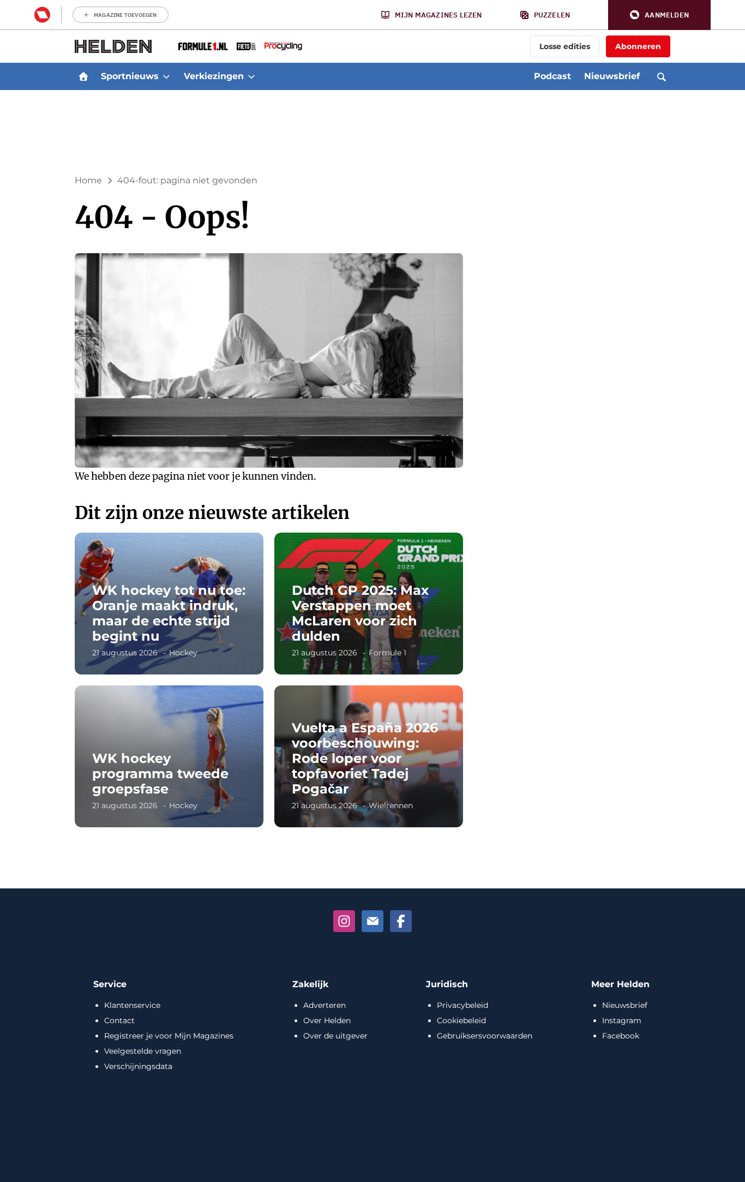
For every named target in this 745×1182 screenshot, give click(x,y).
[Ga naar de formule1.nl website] (203, 46)
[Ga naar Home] (83, 76)
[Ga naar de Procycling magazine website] (283, 46)
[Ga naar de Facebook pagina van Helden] (401, 921)
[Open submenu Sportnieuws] (166, 76)
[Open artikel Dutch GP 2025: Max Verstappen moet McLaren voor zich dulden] (368, 603)
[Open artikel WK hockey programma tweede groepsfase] (169, 756)
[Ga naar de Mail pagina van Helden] (372, 921)
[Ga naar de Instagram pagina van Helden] (344, 921)
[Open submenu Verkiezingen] (251, 76)
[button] (659, 15)
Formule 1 (387, 653)
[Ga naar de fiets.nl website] (246, 46)
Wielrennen (391, 805)
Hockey (183, 653)
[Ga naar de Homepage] (113, 46)
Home (88, 180)
